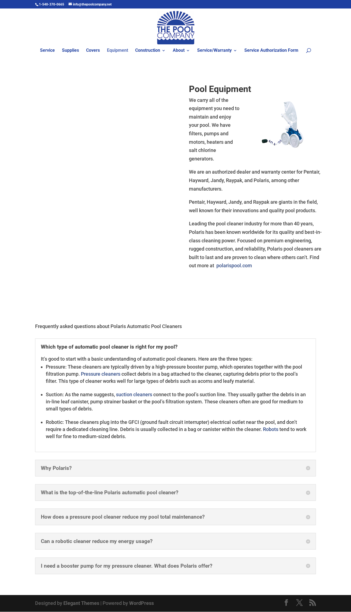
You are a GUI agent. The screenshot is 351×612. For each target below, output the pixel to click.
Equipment (117, 50)
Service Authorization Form (271, 50)
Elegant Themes (81, 603)
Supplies (70, 50)
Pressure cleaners (100, 374)
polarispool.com (234, 265)
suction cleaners (134, 394)
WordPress (141, 603)
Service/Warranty (214, 50)
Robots (270, 429)
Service (47, 50)
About (179, 50)
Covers (93, 50)
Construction (147, 50)
